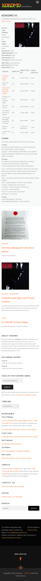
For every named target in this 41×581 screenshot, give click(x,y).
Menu (37, 2)
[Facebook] (20, 558)
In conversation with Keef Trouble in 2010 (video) (19, 429)
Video (4, 318)
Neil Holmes (13, 471)
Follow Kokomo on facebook (12, 497)
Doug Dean (6, 474)
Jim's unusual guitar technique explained (16, 451)
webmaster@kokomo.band (11, 538)
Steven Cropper (13, 468)
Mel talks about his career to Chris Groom (16, 458)
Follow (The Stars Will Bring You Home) (6, 90)
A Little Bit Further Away (5, 78)
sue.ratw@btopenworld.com (17, 533)
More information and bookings (13, 486)
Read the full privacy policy (27, 395)
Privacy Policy (32, 530)
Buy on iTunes (6, 21)
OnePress (27, 573)
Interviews (14, 294)
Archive (5, 244)
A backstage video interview (11, 444)
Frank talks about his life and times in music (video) (20, 437)
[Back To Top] (20, 568)
